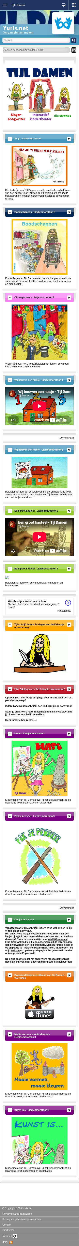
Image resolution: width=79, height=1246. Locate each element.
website (15, 950)
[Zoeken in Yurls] (73, 40)
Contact (6, 1224)
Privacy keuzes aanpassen (17, 1213)
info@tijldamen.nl (43, 711)
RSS (5, 1242)
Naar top (7, 1236)
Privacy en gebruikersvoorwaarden (21, 1219)
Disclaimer (8, 1230)
